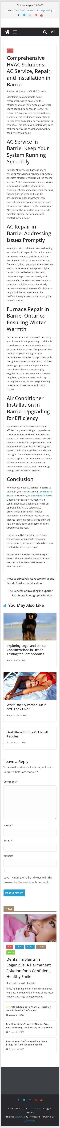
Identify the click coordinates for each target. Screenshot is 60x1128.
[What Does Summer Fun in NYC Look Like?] (30, 674)
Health (11, 952)
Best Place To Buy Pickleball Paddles (27, 734)
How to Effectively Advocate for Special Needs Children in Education (31, 581)
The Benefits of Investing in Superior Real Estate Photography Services (30, 593)
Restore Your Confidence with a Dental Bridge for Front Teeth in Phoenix (27, 1043)
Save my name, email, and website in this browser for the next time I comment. (28, 880)
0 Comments (41, 91)
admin (12, 91)
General (40, 947)
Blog (10, 50)
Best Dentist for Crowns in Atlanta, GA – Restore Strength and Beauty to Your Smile (29, 1026)
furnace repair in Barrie (40, 495)
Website (8, 856)
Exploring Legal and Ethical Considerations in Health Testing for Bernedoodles (26, 650)
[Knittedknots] (7, 32)
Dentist (30, 947)
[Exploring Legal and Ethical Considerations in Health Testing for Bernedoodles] (30, 615)
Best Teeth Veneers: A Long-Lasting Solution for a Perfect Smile (33, 12)
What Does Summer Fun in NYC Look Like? (27, 707)
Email (8, 840)
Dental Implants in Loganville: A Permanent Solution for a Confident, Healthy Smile (28, 968)
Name (8, 825)
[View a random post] (52, 32)
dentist (19, 947)
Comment (11, 781)
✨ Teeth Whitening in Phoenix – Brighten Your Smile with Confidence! (28, 1008)
